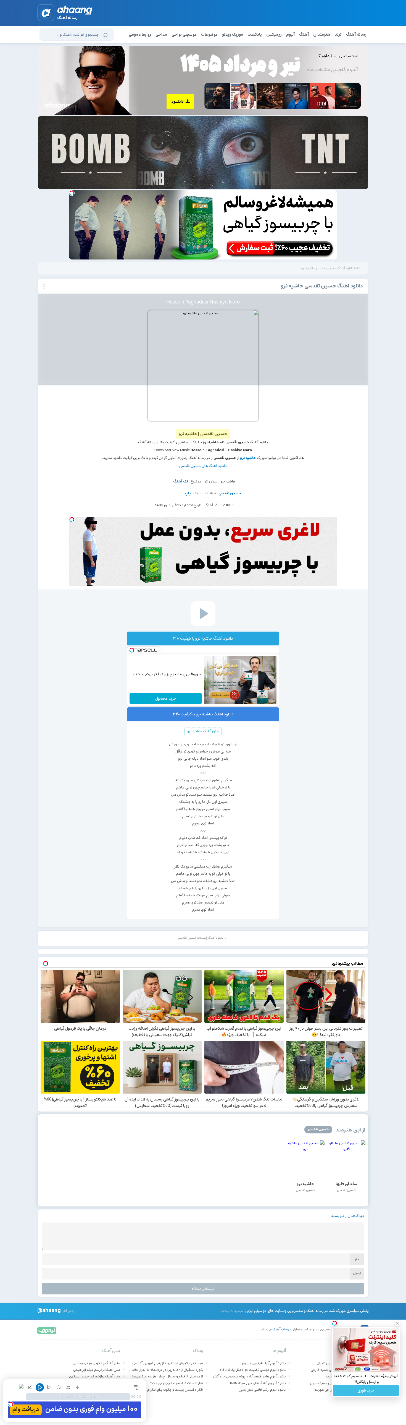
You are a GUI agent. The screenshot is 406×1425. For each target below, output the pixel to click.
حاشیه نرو (248, 458)
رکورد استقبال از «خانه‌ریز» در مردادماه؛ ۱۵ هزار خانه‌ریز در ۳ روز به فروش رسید (165, 1370)
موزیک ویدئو (232, 34)
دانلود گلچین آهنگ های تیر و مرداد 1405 (258, 1383)
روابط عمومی (140, 34)
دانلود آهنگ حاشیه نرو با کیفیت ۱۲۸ (203, 638)
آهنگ (304, 34)
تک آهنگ (180, 481)
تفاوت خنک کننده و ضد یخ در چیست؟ (176, 1383)
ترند (338, 34)
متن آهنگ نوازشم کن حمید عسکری (94, 1376)
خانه (359, 268)
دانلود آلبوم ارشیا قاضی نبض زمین (262, 1390)
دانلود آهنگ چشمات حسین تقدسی (200, 937)
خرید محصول (165, 698)
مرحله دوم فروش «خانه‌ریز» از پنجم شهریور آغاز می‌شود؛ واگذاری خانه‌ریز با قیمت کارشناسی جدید (165, 1363)
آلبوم (290, 34)
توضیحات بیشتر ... (230, 1311)
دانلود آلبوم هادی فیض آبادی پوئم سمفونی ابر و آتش (249, 1376)
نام (357, 1259)
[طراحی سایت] (47, 1330)
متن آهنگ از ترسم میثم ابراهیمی (96, 1370)
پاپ (188, 493)
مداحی (161, 34)
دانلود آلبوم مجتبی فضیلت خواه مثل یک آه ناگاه (253, 1370)
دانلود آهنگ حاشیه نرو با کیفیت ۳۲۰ (203, 714)
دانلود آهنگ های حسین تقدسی (203, 466)
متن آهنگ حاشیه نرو (203, 731)
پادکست (254, 34)
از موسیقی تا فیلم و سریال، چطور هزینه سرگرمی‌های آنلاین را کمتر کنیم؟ (165, 1376)
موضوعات (209, 34)
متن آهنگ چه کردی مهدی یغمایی (96, 1363)
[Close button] (397, 1323)
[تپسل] (72, 193)
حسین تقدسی (229, 493)
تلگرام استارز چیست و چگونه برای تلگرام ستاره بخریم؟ (165, 1390)
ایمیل (357, 1273)
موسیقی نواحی (184, 34)
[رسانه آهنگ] (75, 11)
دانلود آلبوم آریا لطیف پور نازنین (264, 1363)
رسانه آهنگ (356, 34)
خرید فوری (366, 1390)
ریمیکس (274, 34)
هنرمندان (321, 34)
